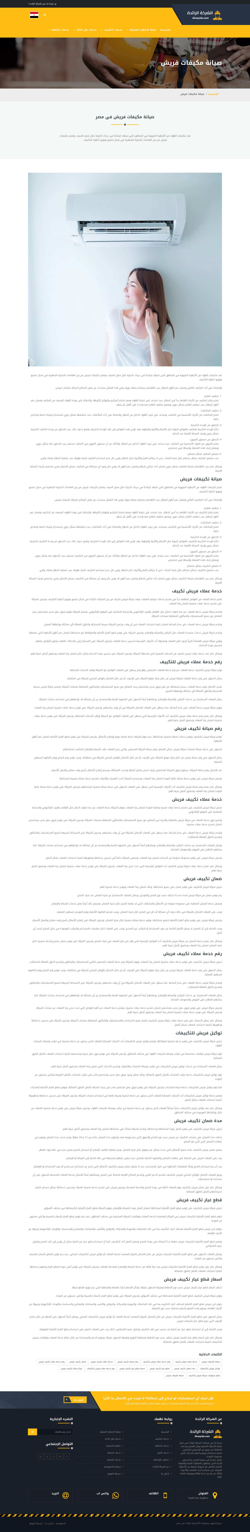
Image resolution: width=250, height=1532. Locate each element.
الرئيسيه (213, 94)
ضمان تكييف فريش (77, 1362)
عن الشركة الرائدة (161, 1467)
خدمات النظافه (60, 30)
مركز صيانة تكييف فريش (71, 1368)
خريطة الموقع (114, 1474)
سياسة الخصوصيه (112, 1467)
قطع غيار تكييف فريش (159, 1368)
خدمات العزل (163, 1453)
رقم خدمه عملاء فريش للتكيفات (101, 1368)
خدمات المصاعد (114, 1460)
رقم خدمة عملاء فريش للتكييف (156, 1362)
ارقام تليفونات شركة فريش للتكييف (204, 1375)
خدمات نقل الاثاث (86, 30)
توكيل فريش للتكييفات (210, 1368)
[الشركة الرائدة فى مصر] (34, 15)
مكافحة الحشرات (113, 1446)
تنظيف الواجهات (161, 1460)
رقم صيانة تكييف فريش (127, 1362)
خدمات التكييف (112, 30)
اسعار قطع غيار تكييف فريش (132, 1368)
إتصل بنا (78, 1400)
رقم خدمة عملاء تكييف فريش (52, 1362)
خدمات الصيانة (114, 1453)
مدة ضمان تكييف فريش (184, 1368)
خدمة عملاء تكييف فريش (102, 1362)
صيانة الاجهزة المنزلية (142, 30)
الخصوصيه (60, 1523)
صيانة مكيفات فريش (175, 1375)
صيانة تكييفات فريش (211, 1362)
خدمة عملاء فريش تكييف (186, 1362)
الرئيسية (165, 30)
